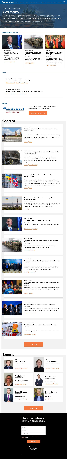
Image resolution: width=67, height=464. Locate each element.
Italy (26, 82)
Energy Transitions (49, 383)
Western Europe (16, 8)
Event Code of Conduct (40, 454)
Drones (30, 141)
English (16, 398)
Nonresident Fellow (18, 393)
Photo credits (47, 454)
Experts (49, 2)
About (55, 2)
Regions (43, 2)
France (17, 82)
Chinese (51, 398)
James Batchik (51, 361)
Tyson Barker (20, 361)
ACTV (27, 2)
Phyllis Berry (20, 376)
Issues (38, 2)
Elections (35, 228)
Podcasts (32, 2)
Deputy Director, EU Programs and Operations (52, 363)
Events (22, 2)
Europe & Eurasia (7, 8)
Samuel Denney (21, 392)
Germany (32, 63)
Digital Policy (8, 93)
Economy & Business (53, 65)
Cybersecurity (17, 368)
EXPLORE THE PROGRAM (38, 113)
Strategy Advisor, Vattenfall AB (50, 378)
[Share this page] (64, 11)
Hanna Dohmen (51, 392)
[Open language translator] (64, 2)
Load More (33, 344)
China (48, 65)
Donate (60, 2)
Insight (16, 2)
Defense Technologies (33, 164)
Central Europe (48, 368)
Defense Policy (28, 63)
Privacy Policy (37, 436)
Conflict (25, 141)
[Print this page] (64, 9)
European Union (32, 272)
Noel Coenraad (51, 376)
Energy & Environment (10, 82)
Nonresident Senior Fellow (19, 363)
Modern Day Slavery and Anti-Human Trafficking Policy (26, 454)
